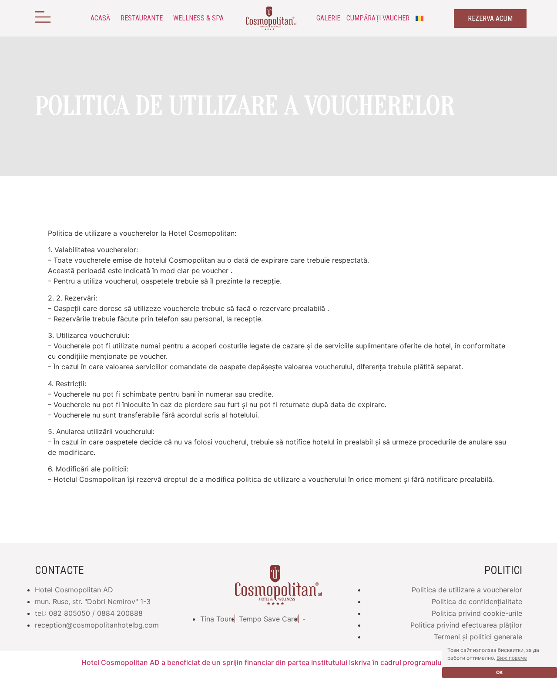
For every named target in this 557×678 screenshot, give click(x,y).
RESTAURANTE (142, 18)
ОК (499, 672)
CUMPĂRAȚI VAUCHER (377, 18)
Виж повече (512, 658)
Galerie (328, 18)
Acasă (100, 18)
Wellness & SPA (198, 18)
